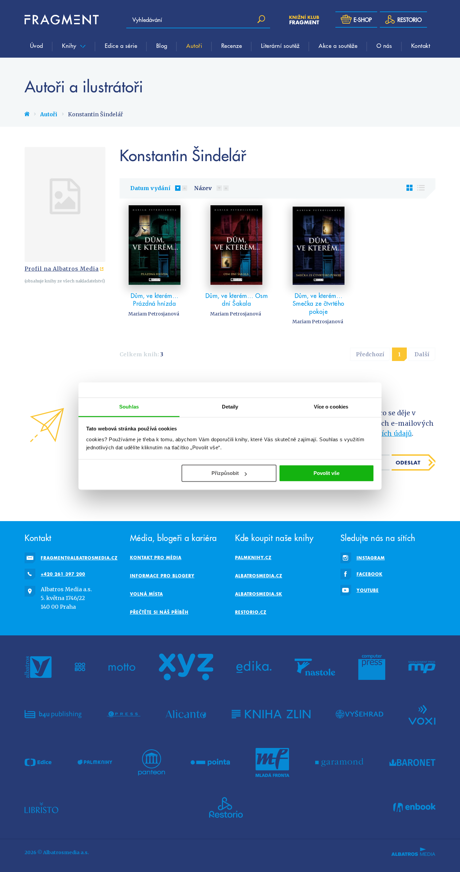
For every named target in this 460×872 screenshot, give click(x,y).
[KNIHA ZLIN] (271, 714)
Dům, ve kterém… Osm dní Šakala (236, 299)
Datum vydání (150, 188)
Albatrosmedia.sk (258, 594)
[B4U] (53, 714)
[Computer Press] (371, 667)
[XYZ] (186, 667)
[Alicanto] (186, 714)
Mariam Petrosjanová (153, 314)
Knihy (70, 45)
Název (203, 188)
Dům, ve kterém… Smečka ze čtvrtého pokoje (318, 303)
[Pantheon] (151, 762)
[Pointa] (210, 762)
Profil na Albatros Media (62, 268)
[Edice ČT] (38, 762)
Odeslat (408, 462)
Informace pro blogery (162, 576)
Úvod (36, 45)
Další (422, 354)
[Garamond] (339, 762)
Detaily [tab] (230, 407)
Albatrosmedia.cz (258, 576)
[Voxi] (422, 714)
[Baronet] (412, 762)
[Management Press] (422, 667)
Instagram (371, 558)
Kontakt (420, 45)
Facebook (370, 574)
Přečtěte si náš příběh (159, 612)
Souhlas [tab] (129, 407)
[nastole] (315, 667)
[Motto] (121, 667)
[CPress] (124, 714)
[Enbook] (414, 807)
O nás (384, 45)
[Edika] (254, 667)
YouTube (368, 590)
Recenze (231, 45)
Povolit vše (326, 473)
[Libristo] (41, 807)
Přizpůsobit (225, 473)
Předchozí (370, 354)
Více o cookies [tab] (331, 407)
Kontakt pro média (156, 557)
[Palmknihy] (95, 762)
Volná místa (146, 594)
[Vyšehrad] (359, 714)
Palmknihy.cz (253, 557)
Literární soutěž (280, 45)
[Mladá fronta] (272, 762)
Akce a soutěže (338, 45)
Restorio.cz (250, 612)
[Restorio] (226, 807)
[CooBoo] (80, 667)
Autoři (194, 45)
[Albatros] (38, 667)
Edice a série (121, 45)
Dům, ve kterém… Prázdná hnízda (155, 299)
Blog (161, 45)
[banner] (62, 19)
